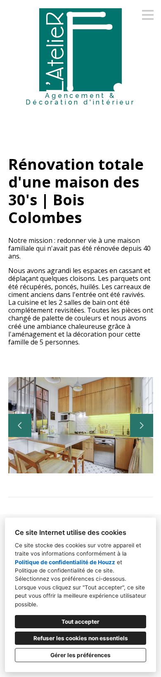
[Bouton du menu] (148, 15)
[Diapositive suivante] (141, 425)
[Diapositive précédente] (19, 425)
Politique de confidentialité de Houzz (65, 562)
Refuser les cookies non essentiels (80, 638)
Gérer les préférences (80, 655)
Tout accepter (80, 621)
